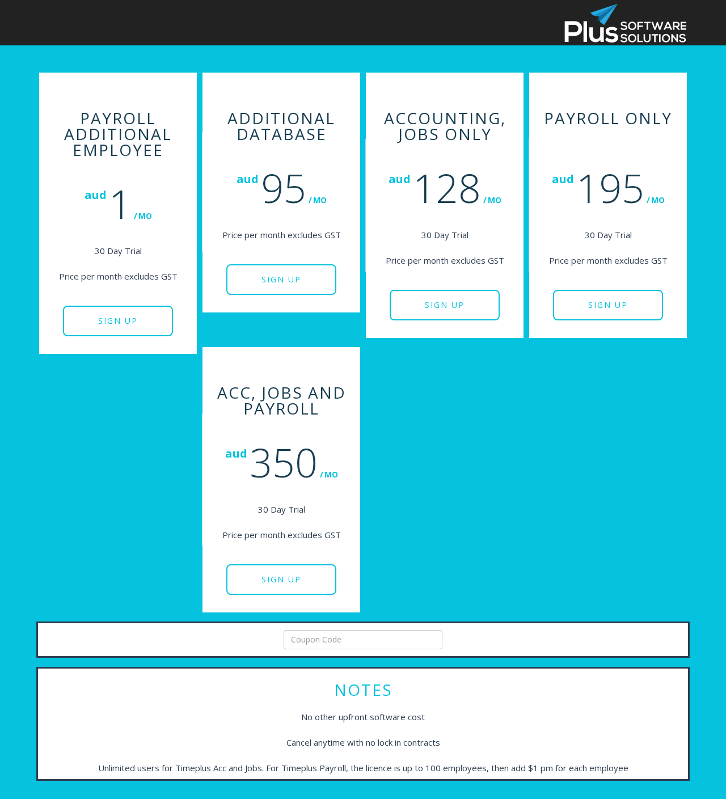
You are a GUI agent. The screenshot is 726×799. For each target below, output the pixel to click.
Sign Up (118, 320)
